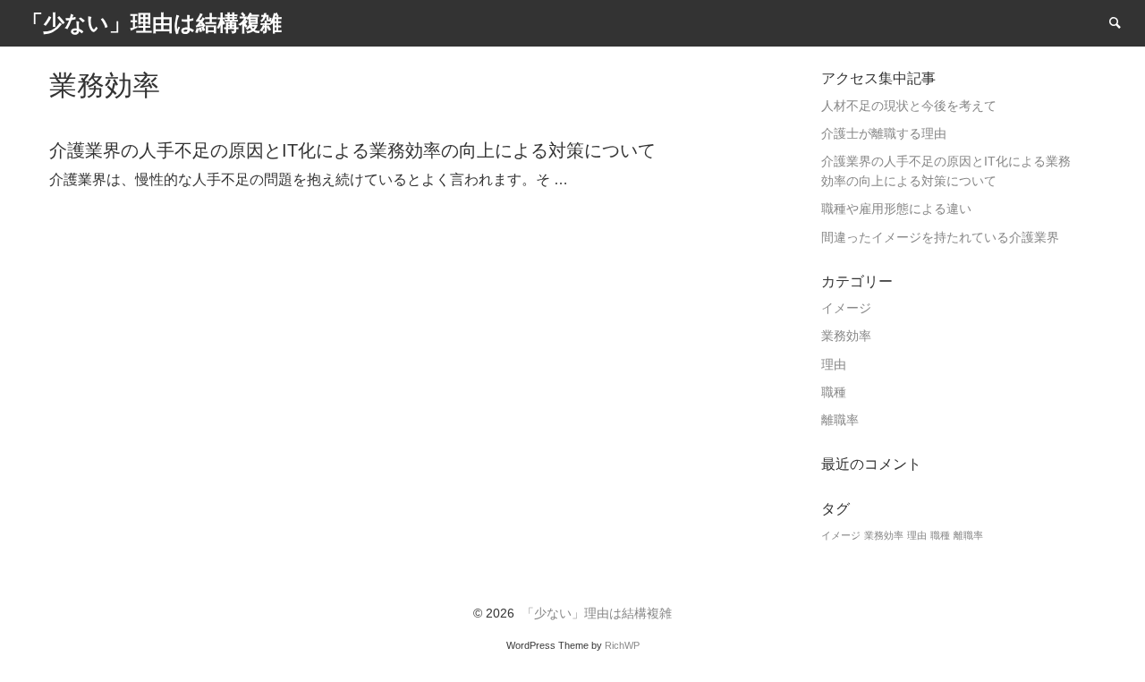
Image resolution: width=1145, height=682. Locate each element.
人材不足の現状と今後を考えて (909, 106)
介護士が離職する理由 (883, 134)
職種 (833, 392)
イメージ (846, 308)
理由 (833, 364)
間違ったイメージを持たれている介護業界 (940, 237)
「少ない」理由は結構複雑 (597, 613)
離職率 (840, 420)
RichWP (622, 645)
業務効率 (846, 336)
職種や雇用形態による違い (896, 209)
